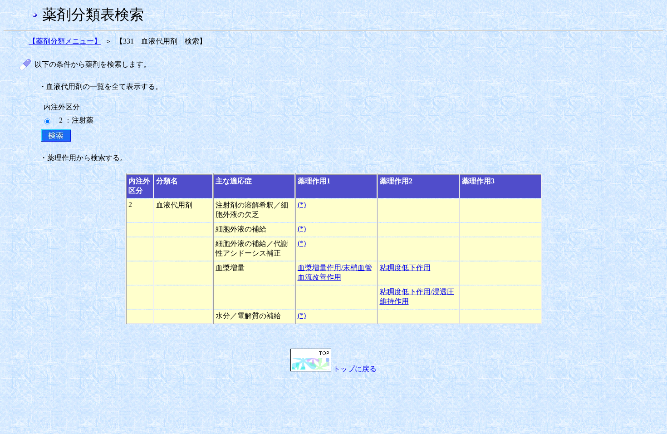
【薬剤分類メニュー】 (65, 41)
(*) (302, 204)
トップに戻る (354, 369)
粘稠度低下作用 (405, 267)
